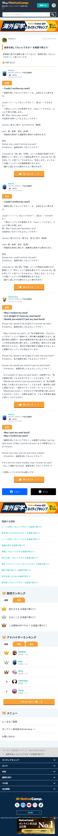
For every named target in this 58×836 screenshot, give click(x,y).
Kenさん (11, 70)
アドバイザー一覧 (29, 701)
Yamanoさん (13, 297)
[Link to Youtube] (29, 805)
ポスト (45, 491)
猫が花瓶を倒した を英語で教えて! (16, 570)
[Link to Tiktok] (41, 805)
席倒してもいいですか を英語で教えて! (18, 551)
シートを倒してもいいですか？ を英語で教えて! (22, 526)
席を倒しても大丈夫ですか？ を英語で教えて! (21, 533)
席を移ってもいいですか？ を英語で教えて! (20, 582)
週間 (6, 600)
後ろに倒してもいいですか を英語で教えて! (20, 557)
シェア (16, 491)
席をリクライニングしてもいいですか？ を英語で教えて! (26, 564)
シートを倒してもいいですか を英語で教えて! (21, 539)
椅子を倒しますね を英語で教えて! (16, 576)
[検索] (53, 15)
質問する (43, 5)
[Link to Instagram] (35, 805)
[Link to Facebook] (23, 805)
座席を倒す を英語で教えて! (13, 545)
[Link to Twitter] (17, 805)
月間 (19, 600)
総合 (32, 644)
